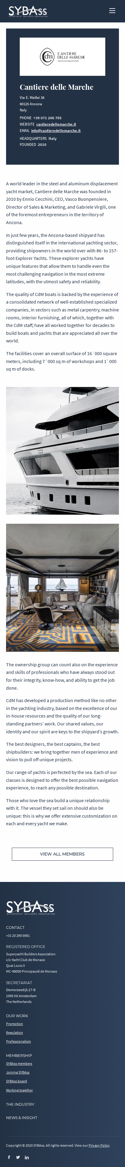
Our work (17, 1016)
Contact (15, 927)
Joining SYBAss (17, 1072)
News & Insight (21, 1117)
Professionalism (18, 1041)
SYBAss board (16, 1081)
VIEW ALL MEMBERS (62, 854)
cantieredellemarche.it (56, 124)
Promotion (14, 1023)
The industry (20, 1104)
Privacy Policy (99, 1145)
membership (19, 1055)
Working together (19, 1090)
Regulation (14, 1032)
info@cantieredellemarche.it (56, 130)
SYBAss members (19, 1063)
